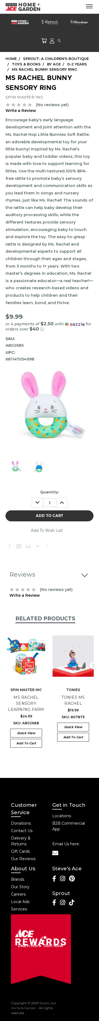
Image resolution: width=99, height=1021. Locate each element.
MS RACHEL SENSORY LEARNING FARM (26, 703)
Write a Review (21, 110)
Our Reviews (23, 858)
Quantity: (49, 492)
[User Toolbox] (52, 40)
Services (19, 909)
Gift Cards (20, 851)
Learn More (29, 945)
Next (93, 665)
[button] (50, 326)
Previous (6, 665)
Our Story (20, 886)
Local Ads (20, 901)
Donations (21, 823)
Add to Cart (26, 743)
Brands (17, 879)
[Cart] (44, 40)
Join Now (53, 945)
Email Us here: (66, 843)
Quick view (26, 733)
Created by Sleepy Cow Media (72, 1008)
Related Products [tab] (45, 618)
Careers (18, 894)
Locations (61, 815)
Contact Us (21, 830)
